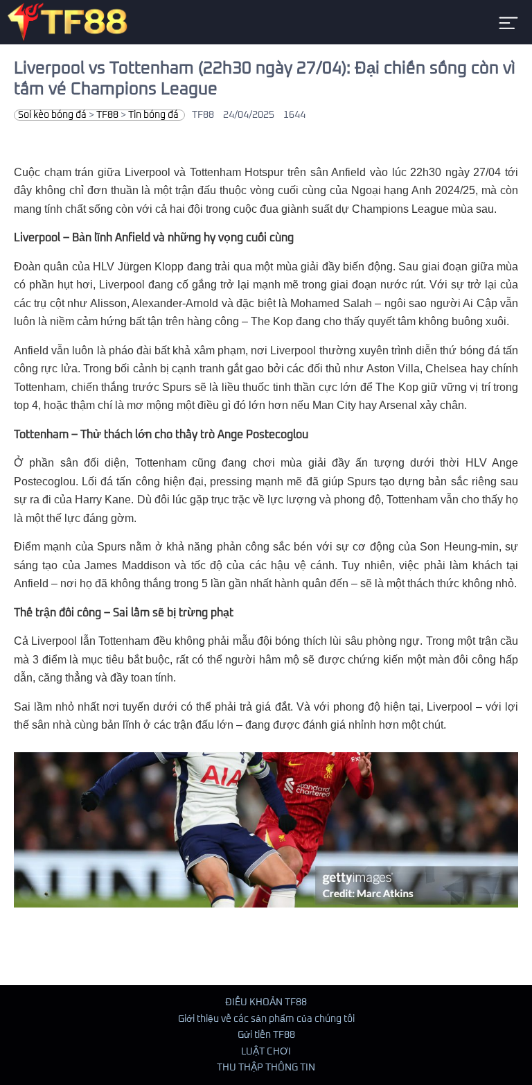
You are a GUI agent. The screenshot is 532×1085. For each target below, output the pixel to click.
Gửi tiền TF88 (266, 1035)
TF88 (107, 115)
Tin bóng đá (153, 115)
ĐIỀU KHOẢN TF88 (266, 1002)
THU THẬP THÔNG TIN (266, 1068)
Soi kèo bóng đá (52, 115)
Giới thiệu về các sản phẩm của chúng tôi (266, 1019)
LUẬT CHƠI (266, 1052)
